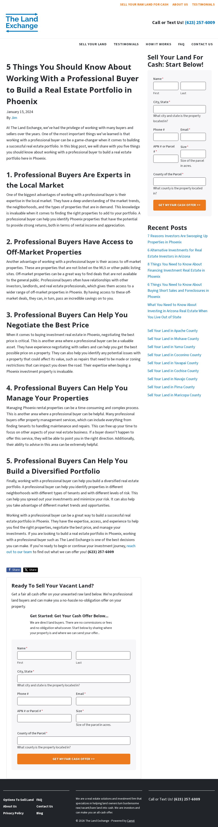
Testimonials (203, 4)
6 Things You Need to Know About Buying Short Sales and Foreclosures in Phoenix (178, 291)
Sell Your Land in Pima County (171, 387)
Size (80, 711)
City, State (25, 671)
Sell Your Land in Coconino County (174, 355)
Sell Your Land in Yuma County (171, 347)
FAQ (181, 44)
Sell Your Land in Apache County (173, 330)
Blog (39, 813)
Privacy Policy (13, 813)
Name (22, 648)
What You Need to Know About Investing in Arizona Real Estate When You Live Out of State (177, 311)
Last (79, 662)
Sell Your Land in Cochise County (173, 371)
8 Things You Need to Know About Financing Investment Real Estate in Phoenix (176, 270)
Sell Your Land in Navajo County (172, 379)
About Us (180, 4)
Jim (14, 117)
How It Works (158, 44)
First (20, 662)
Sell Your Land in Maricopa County (174, 395)
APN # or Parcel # (30, 711)
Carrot (131, 821)
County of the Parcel (32, 733)
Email (81, 693)
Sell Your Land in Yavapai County (173, 363)
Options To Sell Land (18, 799)
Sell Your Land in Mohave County (173, 338)
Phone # (23, 693)
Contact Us (202, 44)
